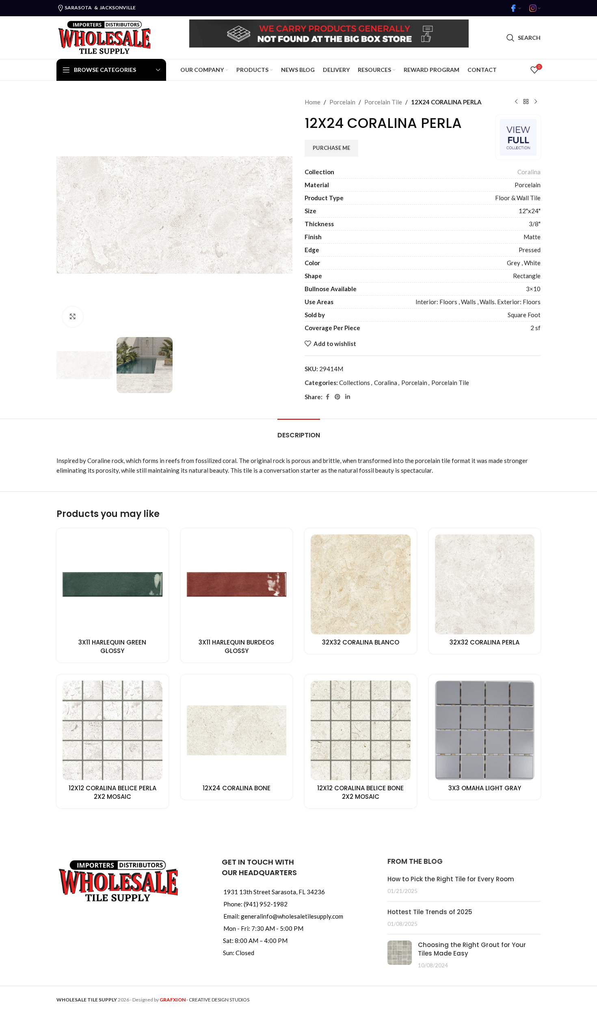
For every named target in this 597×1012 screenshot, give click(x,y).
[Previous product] (516, 102)
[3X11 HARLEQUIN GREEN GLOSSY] (112, 584)
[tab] (298, 431)
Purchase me (331, 148)
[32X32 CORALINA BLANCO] (361, 584)
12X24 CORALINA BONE (236, 788)
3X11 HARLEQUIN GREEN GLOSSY (112, 646)
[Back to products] (526, 102)
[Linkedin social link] (348, 396)
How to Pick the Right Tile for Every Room (450, 879)
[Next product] (536, 102)
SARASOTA (78, 7)
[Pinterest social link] (337, 396)
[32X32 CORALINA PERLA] (485, 584)
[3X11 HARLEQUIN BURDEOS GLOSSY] (237, 584)
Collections (354, 382)
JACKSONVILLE (118, 7)
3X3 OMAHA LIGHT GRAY (484, 788)
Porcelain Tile (383, 102)
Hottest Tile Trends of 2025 (429, 912)
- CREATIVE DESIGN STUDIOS (204, 1000)
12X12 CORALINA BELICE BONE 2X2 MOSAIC (360, 792)
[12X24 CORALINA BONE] (237, 731)
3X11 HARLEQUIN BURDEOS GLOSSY (236, 646)
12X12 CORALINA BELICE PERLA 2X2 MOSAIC (112, 792)
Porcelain (342, 102)
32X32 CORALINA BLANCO (360, 642)
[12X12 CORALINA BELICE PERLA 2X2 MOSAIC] (112, 731)
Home (312, 102)
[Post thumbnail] (399, 955)
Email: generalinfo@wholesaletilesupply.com (283, 916)
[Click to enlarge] (73, 317)
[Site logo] (103, 36)
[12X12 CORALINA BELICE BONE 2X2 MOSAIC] (361, 731)
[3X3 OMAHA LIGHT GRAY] (485, 731)
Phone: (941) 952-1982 (255, 904)
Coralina (529, 171)
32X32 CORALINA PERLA (484, 642)
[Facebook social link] (327, 396)
